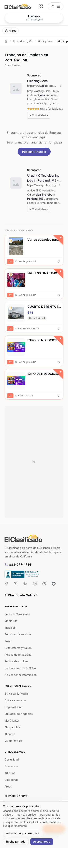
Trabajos (10, 627)
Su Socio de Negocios (19, 713)
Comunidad (12, 759)
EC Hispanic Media (16, 693)
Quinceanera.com (15, 700)
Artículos (10, 773)
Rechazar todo (16, 841)
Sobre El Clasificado (17, 614)
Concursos (11, 766)
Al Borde (10, 734)
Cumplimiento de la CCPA (20, 668)
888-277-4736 (20, 564)
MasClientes (12, 720)
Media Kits (11, 620)
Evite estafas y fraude (18, 647)
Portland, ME (24, 41)
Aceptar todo (41, 841)
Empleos (47, 41)
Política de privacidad (18, 654)
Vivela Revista (13, 740)
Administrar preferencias (22, 833)
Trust (8, 641)
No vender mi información (21, 674)
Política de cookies (16, 661)
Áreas (8, 786)
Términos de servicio (18, 634)
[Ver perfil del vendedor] (10, 241)
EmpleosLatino (13, 707)
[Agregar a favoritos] (58, 261)
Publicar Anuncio (34, 152)
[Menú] (55, 6)
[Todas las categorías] (41, 6)
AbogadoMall (13, 727)
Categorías (11, 779)
